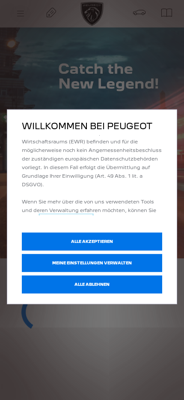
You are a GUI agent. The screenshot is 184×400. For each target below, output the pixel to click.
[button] (92, 263)
